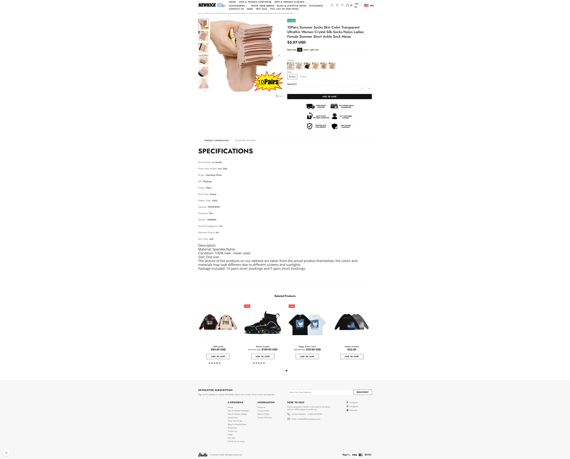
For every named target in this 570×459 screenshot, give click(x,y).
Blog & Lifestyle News (237, 424)
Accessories (233, 417)
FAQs (230, 434)
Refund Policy (263, 414)
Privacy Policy (263, 410)
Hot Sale (231, 438)
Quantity (292, 84)
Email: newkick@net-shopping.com (306, 419)
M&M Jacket (218, 346)
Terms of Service (265, 417)
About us (261, 407)
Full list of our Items (236, 441)
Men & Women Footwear (238, 410)
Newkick (211, 5)
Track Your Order (235, 421)
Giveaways (232, 427)
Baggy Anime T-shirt (307, 346)
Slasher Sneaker (263, 346)
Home (200, 13)
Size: (289, 72)
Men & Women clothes (237, 414)
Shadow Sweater (352, 346)
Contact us (232, 431)
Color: (290, 60)
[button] (214, 363)
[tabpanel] (307, 334)
